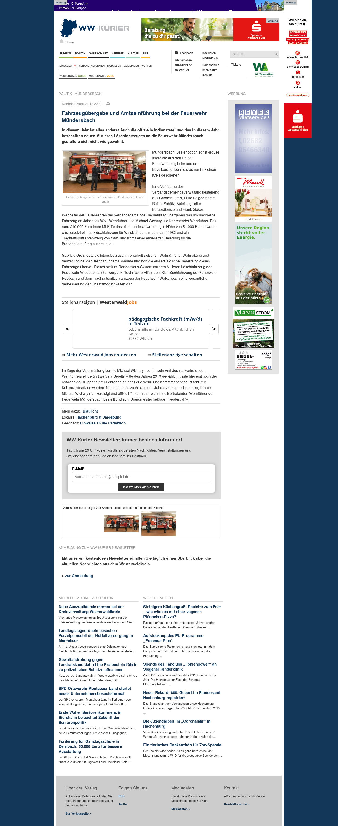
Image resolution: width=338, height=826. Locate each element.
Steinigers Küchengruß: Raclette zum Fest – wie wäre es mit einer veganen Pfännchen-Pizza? (182, 611)
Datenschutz (210, 65)
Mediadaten (210, 58)
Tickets (236, 64)
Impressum (209, 70)
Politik (80, 53)
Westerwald (72, 75)
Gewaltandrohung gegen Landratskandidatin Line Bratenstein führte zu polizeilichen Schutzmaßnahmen (98, 664)
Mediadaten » (180, 808)
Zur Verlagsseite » (78, 813)
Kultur (133, 53)
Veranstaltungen (92, 65)
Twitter (123, 804)
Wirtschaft (98, 53)
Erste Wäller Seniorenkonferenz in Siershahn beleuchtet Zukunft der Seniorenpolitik (90, 717)
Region (66, 53)
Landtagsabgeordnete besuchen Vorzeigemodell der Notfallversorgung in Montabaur (96, 635)
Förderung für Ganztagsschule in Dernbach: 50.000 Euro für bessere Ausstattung (90, 746)
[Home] (61, 41)
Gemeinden (131, 65)
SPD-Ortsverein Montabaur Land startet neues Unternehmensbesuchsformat (95, 691)
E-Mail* (78, 469)
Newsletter (182, 70)
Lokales (66, 65)
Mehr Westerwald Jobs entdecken (101, 354)
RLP (145, 53)
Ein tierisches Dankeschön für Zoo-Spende (182, 745)
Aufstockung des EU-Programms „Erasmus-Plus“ (173, 638)
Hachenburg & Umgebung (99, 417)
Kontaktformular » (237, 804)
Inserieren (209, 53)
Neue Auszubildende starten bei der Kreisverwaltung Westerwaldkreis (91, 609)
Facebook (186, 53)
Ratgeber (114, 65)
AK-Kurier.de (183, 60)
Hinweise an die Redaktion (103, 423)
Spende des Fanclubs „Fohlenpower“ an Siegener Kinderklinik (180, 666)
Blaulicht (90, 411)
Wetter (146, 65)
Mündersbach (88, 93)
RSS (121, 796)
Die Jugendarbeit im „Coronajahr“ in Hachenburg (176, 723)
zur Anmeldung (79, 575)
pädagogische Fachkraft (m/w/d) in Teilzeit (165, 321)
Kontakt (207, 75)
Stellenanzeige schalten (177, 354)
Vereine (117, 53)
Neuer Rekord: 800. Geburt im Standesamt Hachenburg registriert (182, 695)
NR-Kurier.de (183, 65)
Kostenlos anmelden (141, 487)
